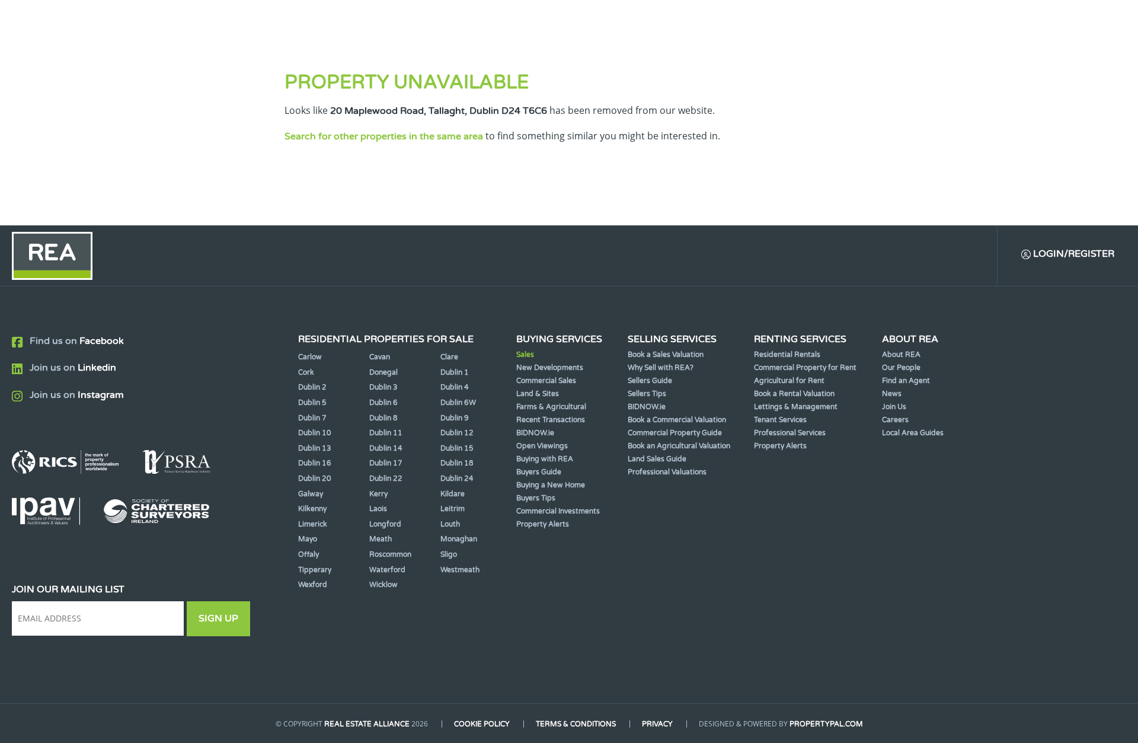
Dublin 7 (312, 418)
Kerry (378, 494)
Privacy (657, 724)
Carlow (310, 357)
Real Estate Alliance (367, 724)
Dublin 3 (383, 387)
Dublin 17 (385, 463)
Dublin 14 (385, 448)
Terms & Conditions (576, 724)
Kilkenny (312, 509)
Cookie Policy (482, 724)
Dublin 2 (312, 387)
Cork (306, 372)
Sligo (448, 554)
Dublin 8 (383, 418)
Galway (310, 494)
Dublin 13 (314, 448)
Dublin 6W (458, 402)
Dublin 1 (454, 372)
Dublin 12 (457, 433)
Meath (380, 539)
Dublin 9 (454, 418)
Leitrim (452, 509)
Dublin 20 (314, 478)
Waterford (387, 570)
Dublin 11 (385, 433)
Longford (385, 524)
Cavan (379, 357)
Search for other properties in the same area (383, 136)
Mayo (307, 539)
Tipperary (314, 570)
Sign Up (218, 618)
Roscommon (390, 554)
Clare (449, 357)
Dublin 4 (454, 387)
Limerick (312, 524)
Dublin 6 (383, 402)
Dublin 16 (314, 463)
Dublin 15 (457, 448)
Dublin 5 (312, 402)
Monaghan (458, 539)
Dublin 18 (457, 463)
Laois (378, 509)
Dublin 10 (314, 433)
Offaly (308, 554)
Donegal (383, 372)
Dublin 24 (457, 478)
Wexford (312, 585)
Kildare (452, 494)
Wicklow (383, 585)
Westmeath (460, 570)
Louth (450, 524)
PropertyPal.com (826, 724)
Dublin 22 (385, 478)
